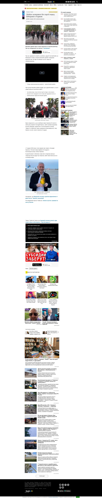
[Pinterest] (74, 1)
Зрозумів (77, 497)
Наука (75, 4)
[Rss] (70, 1)
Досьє (30, 4)
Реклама (36, 488)
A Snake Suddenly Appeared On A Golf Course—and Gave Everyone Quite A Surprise (53, 302)
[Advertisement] (42, 139)
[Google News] (68, 485)
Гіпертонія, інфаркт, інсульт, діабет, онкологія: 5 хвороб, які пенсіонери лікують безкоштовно (41, 228)
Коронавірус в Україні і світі (44, 8)
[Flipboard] (72, 1)
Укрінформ (46, 48)
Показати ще (54, 241)
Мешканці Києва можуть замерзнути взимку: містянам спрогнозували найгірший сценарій (39, 232)
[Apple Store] (60, 490)
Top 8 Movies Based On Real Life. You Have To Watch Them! (71, 94)
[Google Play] (67, 490)
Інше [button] (79, 4)
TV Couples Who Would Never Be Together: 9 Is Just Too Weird (71, 98)
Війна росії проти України (32, 8)
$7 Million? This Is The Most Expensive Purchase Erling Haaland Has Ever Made (31, 287)
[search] (77, 2)
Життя (51, 4)
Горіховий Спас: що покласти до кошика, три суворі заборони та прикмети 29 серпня (42, 235)
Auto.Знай (46, 4)
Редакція (40, 488)
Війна (55, 4)
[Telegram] (66, 1)
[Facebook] (23, 12)
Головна (26, 4)
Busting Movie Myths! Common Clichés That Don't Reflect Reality (31, 301)
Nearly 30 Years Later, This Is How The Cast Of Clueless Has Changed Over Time (71, 89)
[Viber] (68, 1)
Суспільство (60, 4)
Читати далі (42, 476)
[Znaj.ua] (51, 2)
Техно (65, 4)
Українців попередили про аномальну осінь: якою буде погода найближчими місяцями (41, 238)
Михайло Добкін (33, 268)
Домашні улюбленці (38, 4)
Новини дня (53, 8)
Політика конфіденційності (29, 488)
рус (28, 1)
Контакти (44, 488)
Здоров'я (70, 4)
